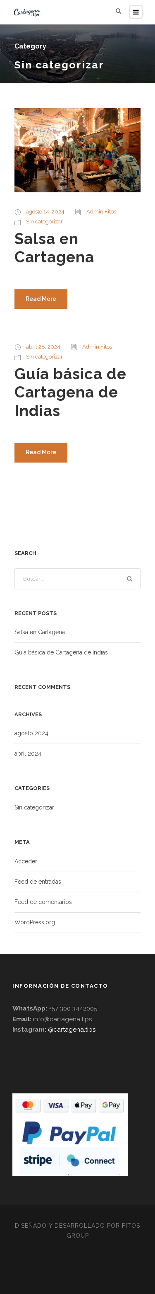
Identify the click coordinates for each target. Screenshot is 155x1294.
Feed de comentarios (43, 902)
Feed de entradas (37, 881)
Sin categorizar (44, 221)
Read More (41, 299)
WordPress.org (34, 922)
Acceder (25, 861)
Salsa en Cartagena (54, 248)
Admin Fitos (101, 211)
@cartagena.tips (71, 1029)
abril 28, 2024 (43, 347)
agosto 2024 (31, 733)
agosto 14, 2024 (45, 211)
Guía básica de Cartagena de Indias (70, 392)
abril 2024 (27, 753)
